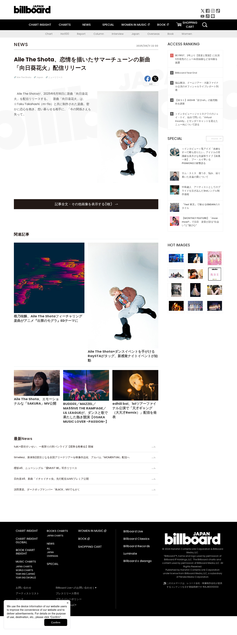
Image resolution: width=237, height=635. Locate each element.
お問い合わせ (23, 587)
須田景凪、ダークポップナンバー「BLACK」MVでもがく (47, 489)
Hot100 (65, 34)
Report (81, 34)
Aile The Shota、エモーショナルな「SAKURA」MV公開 (36, 401)
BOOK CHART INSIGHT (25, 551)
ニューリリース (55, 77)
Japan (135, 34)
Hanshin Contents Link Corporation (190, 548)
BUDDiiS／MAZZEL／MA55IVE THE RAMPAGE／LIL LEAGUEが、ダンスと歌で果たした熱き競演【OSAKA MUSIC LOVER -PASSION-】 (86, 412)
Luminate (130, 553)
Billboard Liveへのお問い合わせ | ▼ (76, 587)
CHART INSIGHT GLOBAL (27, 540)
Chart (49, 34)
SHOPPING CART (90, 547)
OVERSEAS (52, 556)
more (214, 138)
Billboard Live (133, 531)
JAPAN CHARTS (24, 566)
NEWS (86, 25)
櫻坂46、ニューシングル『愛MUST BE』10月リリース (45, 468)
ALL (48, 548)
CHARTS (65, 25)
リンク (20, 599)
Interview (117, 34)
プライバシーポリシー (69, 599)
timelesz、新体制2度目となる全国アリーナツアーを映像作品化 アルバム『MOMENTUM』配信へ (72, 457)
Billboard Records (136, 546)
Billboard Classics (136, 539)
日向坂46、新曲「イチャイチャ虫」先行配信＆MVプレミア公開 (51, 479)
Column (99, 34)
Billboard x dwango (137, 561)
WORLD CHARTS (24, 570)
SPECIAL (108, 25)
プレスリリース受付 (67, 593)
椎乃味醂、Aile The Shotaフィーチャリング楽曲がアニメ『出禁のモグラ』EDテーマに (48, 318)
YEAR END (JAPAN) (25, 573)
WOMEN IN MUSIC (134, 25)
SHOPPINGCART (190, 25)
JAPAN (50, 552)
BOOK (161, 25)
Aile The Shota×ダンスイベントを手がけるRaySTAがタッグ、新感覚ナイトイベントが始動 (123, 356)
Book (171, 34)
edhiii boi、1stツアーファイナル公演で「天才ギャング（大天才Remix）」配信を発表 (134, 410)
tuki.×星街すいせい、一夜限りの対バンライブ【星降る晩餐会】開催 (53, 446)
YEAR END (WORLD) (26, 577)
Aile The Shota (24, 77)
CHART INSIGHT (40, 25)
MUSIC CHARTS (26, 561)
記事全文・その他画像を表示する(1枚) (84, 204)
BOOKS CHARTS (57, 531)
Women (187, 34)
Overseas (153, 34)
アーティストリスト (27, 593)
